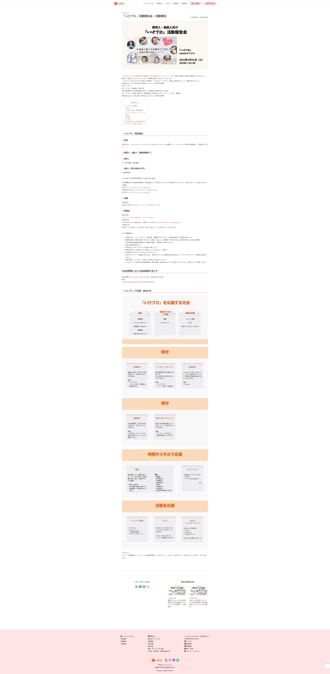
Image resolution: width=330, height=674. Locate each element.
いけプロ (167, 3)
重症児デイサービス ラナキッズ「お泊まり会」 (136, 192)
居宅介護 (150, 644)
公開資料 (123, 644)
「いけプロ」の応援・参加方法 (133, 123)
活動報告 (176, 3)
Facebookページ (161, 555)
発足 (128, 108)
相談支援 (150, 646)
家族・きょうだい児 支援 (155, 648)
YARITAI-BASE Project (191, 639)
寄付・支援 (195, 3)
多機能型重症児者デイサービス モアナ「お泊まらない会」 (140, 190)
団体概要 (123, 641)
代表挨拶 (123, 639)
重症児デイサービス (154, 639)
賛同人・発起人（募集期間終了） (136, 110)
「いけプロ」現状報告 (131, 105)
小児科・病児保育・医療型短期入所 (159, 651)
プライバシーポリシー (193, 651)
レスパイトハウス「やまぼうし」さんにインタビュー (138, 217)
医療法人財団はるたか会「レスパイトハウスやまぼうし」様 (140, 205)
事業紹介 (159, 3)
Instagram (176, 555)
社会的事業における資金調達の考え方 (135, 121)
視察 (128, 114)
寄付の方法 (125, 553)
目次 (132, 102)
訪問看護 (150, 641)
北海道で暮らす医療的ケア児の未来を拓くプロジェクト (151, 76)
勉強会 (128, 117)
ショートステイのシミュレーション (136, 112)
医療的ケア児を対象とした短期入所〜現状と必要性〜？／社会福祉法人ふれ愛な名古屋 (149, 227)
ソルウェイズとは (148, 3)
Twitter (170, 555)
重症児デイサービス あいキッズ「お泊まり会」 (136, 187)
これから (129, 119)
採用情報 (184, 3)
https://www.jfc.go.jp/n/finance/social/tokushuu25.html (138, 282)
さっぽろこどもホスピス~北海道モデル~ (196, 636)
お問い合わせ (210, 3)
